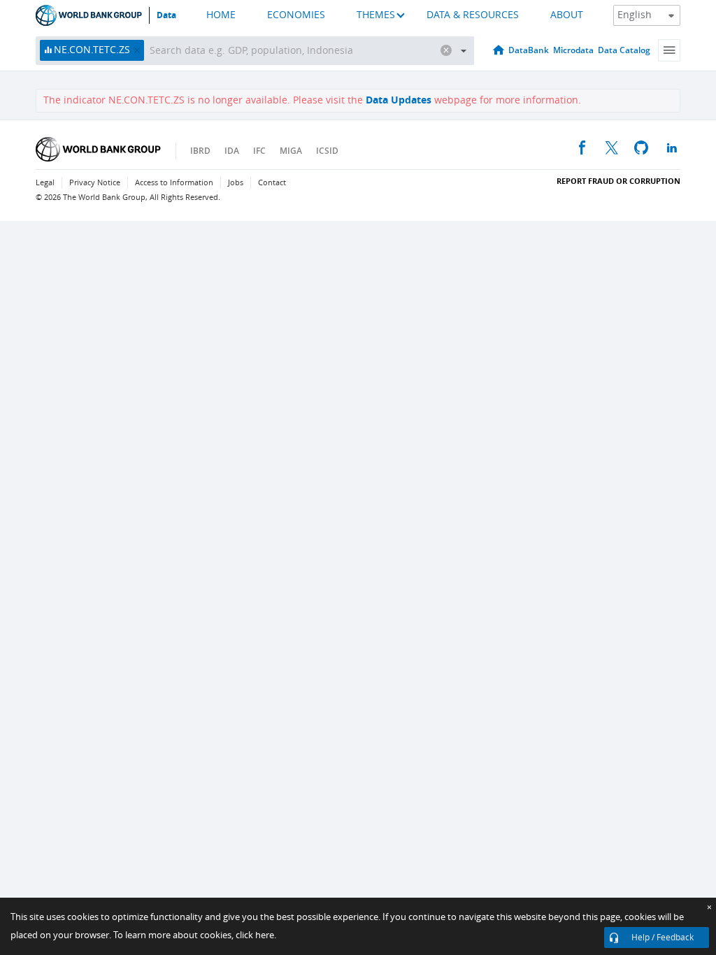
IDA (231, 151)
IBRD (200, 151)
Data (166, 15)
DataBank (528, 50)
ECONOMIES (296, 15)
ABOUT (566, 15)
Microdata (573, 50)
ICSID (327, 151)
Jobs (235, 182)
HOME (221, 15)
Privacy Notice (94, 182)
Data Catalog (624, 50)
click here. (256, 935)
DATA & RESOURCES (473, 15)
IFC (259, 151)
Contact (272, 182)
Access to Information (174, 182)
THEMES (376, 15)
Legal (45, 182)
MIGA (291, 151)
